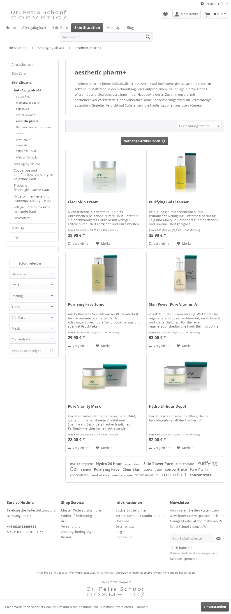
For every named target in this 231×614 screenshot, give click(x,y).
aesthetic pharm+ (28, 121)
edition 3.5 (22, 109)
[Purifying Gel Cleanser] (185, 172)
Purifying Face (107, 469)
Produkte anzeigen (27, 351)
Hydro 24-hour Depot (167, 406)
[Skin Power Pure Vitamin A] (185, 275)
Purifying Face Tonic (86, 304)
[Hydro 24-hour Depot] (185, 377)
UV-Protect (22, 218)
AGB (64, 521)
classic (20, 133)
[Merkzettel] (165, 14)
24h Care (18, 317)
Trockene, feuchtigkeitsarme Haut (31, 187)
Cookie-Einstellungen (131, 510)
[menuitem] (165, 14)
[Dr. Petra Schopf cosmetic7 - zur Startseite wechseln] (38, 15)
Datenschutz (125, 526)
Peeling (17, 296)
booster (86, 470)
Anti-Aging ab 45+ (27, 90)
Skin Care (19, 73)
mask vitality (100, 475)
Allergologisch (22, 64)
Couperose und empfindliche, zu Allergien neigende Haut (33, 174)
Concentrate (21, 339)
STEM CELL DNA (26, 151)
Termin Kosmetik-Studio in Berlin (141, 516)
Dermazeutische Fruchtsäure (34, 127)
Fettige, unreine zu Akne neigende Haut (32, 209)
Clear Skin (131, 469)
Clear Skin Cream (83, 202)
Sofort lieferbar (30, 263)
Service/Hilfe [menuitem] (214, 4)
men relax (22, 145)
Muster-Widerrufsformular (81, 510)
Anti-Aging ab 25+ (27, 164)
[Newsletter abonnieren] (218, 538)
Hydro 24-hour (109, 463)
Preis (15, 285)
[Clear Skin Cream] (104, 172)
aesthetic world (25, 115)
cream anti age (122, 475)
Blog (15, 237)
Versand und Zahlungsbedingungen (78, 529)
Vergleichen (81, 243)
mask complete (82, 464)
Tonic (16, 307)
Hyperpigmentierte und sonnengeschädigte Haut (32, 198)
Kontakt (67, 537)
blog (119, 532)
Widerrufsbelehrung (76, 516)
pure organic (24, 139)
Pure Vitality (199, 469)
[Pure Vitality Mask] (104, 377)
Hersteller (19, 274)
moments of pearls (28, 103)
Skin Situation (22, 82)
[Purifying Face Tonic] (104, 275)
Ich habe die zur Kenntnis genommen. (194, 553)
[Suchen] (147, 37)
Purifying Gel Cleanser (169, 202)
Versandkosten (105, 572)
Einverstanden (215, 607)
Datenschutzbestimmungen (191, 553)
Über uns (122, 521)
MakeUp (18, 228)
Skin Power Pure (158, 463)
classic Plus (23, 96)
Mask (16, 328)
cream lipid (174, 474)
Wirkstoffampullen (27, 157)
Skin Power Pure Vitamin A (173, 304)
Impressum (124, 537)
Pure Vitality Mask (84, 406)
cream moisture (147, 475)
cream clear (133, 464)
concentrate (185, 464)
